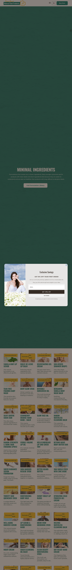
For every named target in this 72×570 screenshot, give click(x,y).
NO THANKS (46, 295)
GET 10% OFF (46, 292)
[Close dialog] (66, 265)
